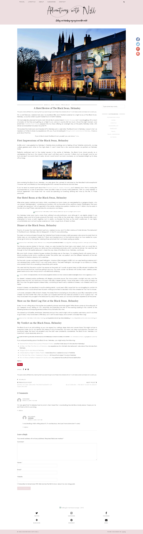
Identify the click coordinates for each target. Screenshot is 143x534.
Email (19, 469)
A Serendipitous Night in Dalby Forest (32, 352)
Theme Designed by (116, 531)
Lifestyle (32, 2)
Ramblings (113, 128)
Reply (21, 410)
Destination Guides (113, 117)
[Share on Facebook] (23, 369)
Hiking (113, 120)
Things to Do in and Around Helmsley (32, 350)
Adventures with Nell (30, 531)
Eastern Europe (70, 120)
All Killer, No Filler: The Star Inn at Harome (33, 346)
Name (19, 462)
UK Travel (113, 137)
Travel (22, 2)
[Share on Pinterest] (28, 369)
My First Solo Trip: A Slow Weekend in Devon (34, 355)
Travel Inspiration (113, 134)
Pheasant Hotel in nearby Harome (58, 187)
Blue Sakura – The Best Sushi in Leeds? (81, 383)
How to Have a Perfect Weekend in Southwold (35, 357)
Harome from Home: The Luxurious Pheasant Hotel (36, 343)
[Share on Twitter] (26, 369)
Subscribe (51, 2)
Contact (62, 2)
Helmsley (22, 379)
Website (19, 476)
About (41, 2)
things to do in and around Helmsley (78, 131)
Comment (20, 442)
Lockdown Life (113, 125)
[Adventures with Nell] (71, 10)
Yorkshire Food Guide (32, 124)
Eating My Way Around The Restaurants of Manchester (34, 384)
